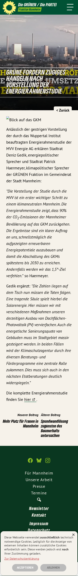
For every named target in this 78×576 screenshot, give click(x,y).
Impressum (39, 523)
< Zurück (62, 110)
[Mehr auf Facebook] (30, 462)
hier (27, 399)
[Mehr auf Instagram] (47, 462)
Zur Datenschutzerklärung (21, 558)
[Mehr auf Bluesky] (39, 462)
